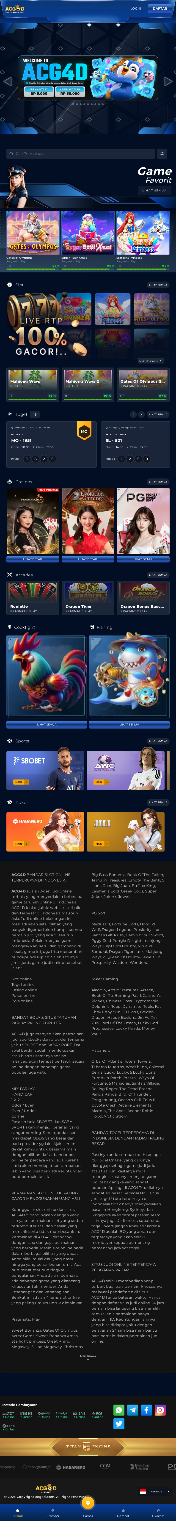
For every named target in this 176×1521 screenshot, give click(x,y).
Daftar (160, 8)
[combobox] (85, 154)
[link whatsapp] (119, 1410)
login (135, 8)
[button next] (141, 414)
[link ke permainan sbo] (45, 768)
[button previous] (133, 414)
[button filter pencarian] (162, 154)
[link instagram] (160, 1410)
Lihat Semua (47, 724)
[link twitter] (119, 1423)
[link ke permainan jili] (126, 830)
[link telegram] (132, 1410)
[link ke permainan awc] (126, 768)
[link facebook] (146, 1410)
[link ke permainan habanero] (45, 830)
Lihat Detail (33, 559)
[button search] (7, 154)
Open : (20, 447)
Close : (45, 447)
